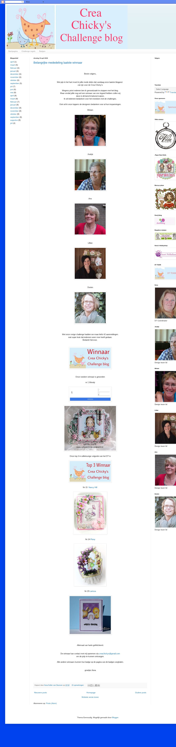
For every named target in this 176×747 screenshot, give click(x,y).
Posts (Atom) (51, 703)
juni (11, 89)
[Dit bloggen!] (91, 685)
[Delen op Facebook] (96, 685)
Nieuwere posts (40, 693)
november (14, 77)
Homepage (90, 693)
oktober (13, 80)
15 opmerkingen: (78, 685)
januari (13, 71)
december (14, 74)
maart (12, 65)
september (14, 83)
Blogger (115, 717)
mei (11, 92)
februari (13, 68)
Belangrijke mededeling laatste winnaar (57, 62)
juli (11, 86)
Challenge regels (28, 51)
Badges (42, 51)
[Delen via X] (94, 685)
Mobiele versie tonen (90, 697)
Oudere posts (140, 693)
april (12, 62)
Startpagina (13, 51)
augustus (14, 120)
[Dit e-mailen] (89, 685)
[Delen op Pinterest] (98, 685)
